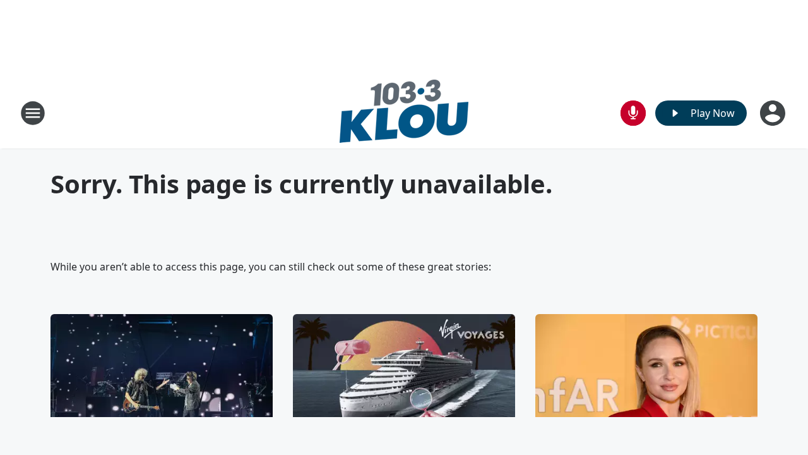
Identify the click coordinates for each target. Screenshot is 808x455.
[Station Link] (404, 113)
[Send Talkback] (633, 113)
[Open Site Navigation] (32, 113)
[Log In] (774, 113)
